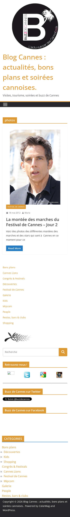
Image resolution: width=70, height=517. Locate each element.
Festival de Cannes (15, 207)
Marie (27, 212)
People (6, 311)
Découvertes (10, 284)
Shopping (8, 323)
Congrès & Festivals (14, 278)
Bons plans (9, 267)
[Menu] (5, 104)
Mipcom (7, 306)
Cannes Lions (10, 273)
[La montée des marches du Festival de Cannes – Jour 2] (35, 167)
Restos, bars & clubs (14, 317)
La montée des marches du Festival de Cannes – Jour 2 (32, 222)
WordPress (9, 510)
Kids (5, 300)
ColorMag (44, 506)
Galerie (7, 295)
